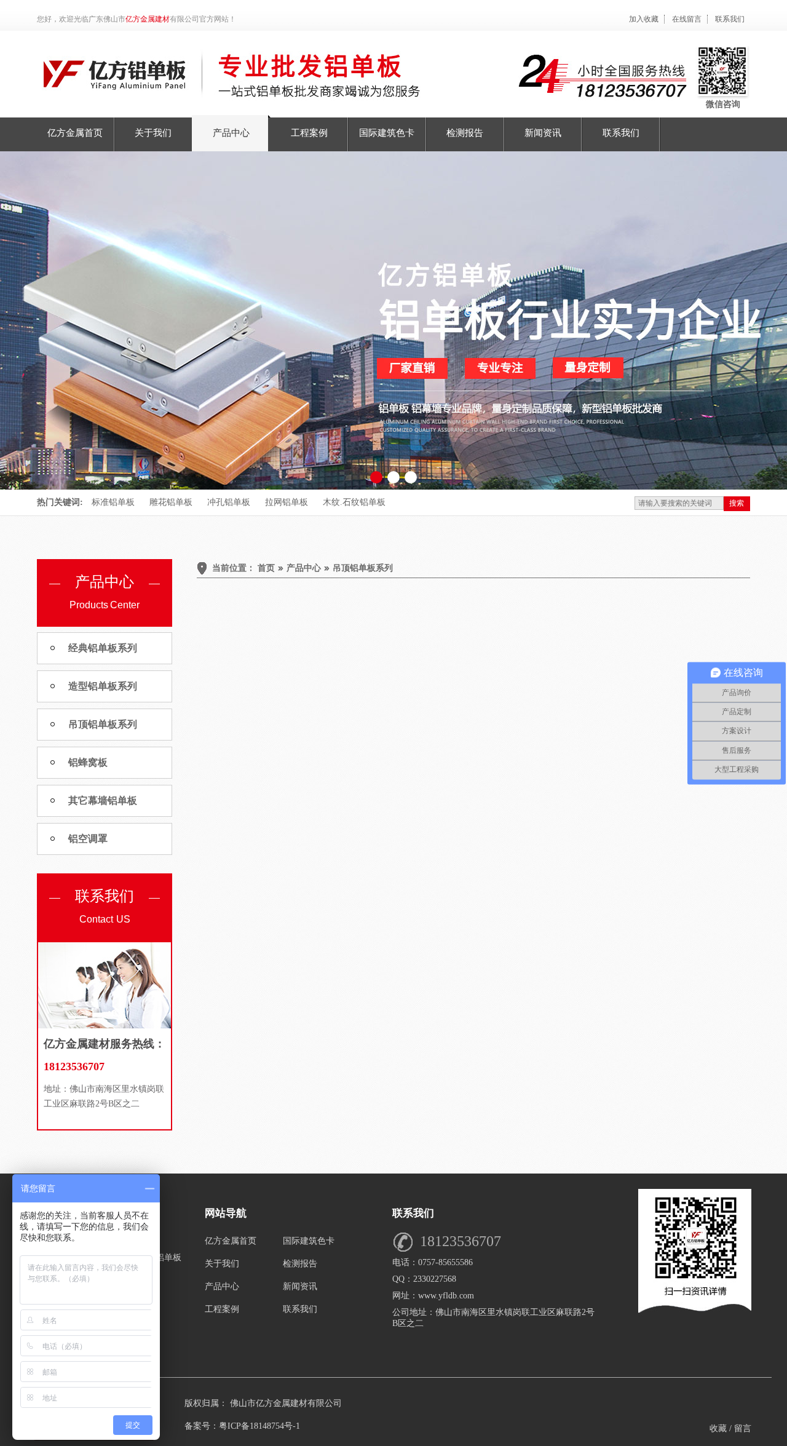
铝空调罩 (88, 838)
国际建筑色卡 (308, 1240)
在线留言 (687, 19)
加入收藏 (643, 19)
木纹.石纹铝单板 (354, 502)
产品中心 (222, 1286)
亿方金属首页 (230, 1240)
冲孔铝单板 (228, 502)
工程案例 (222, 1309)
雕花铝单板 (170, 502)
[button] (376, 477)
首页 (266, 568)
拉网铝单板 (286, 502)
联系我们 (730, 19)
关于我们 (222, 1263)
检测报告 (300, 1263)
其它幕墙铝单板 (102, 800)
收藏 (718, 1428)
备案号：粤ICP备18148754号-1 (242, 1426)
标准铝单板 (113, 502)
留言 (742, 1428)
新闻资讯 (300, 1286)
